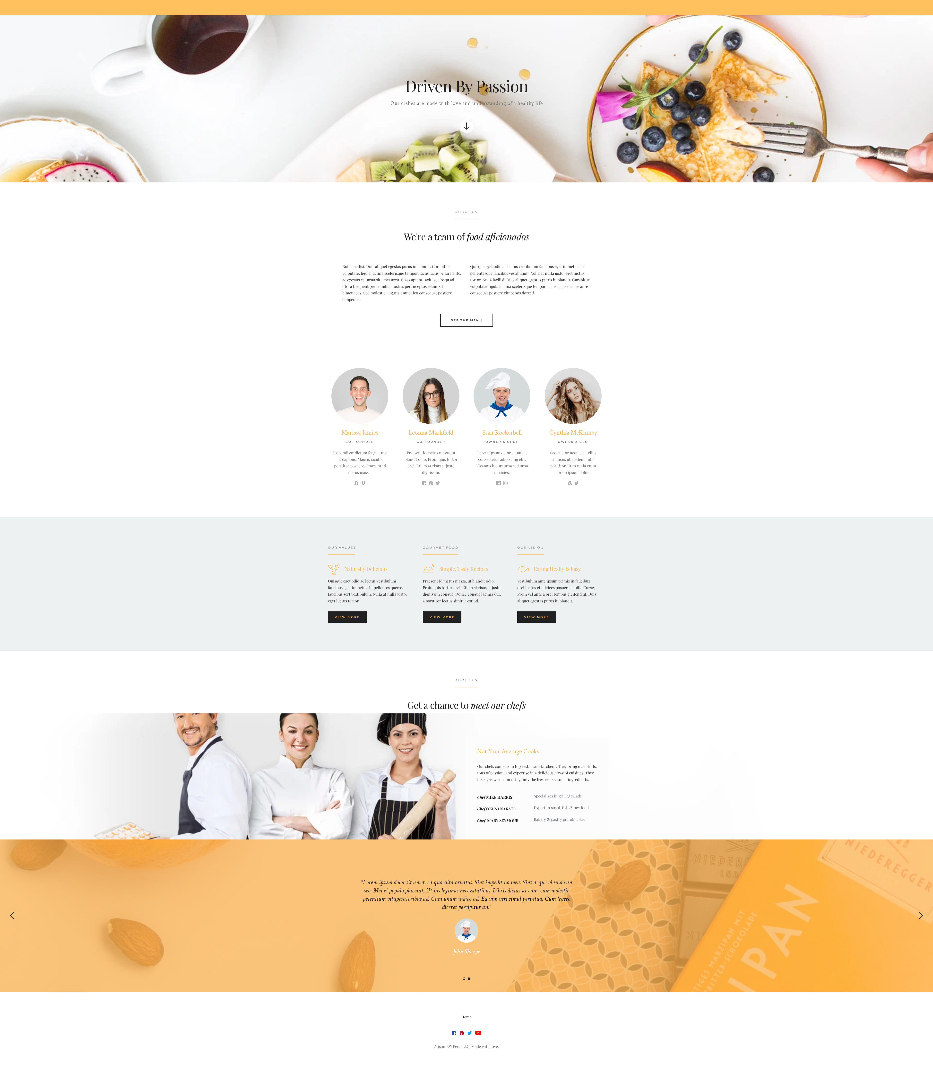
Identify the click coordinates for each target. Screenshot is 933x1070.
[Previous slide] (12, 916)
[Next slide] (921, 916)
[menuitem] (466, 1017)
